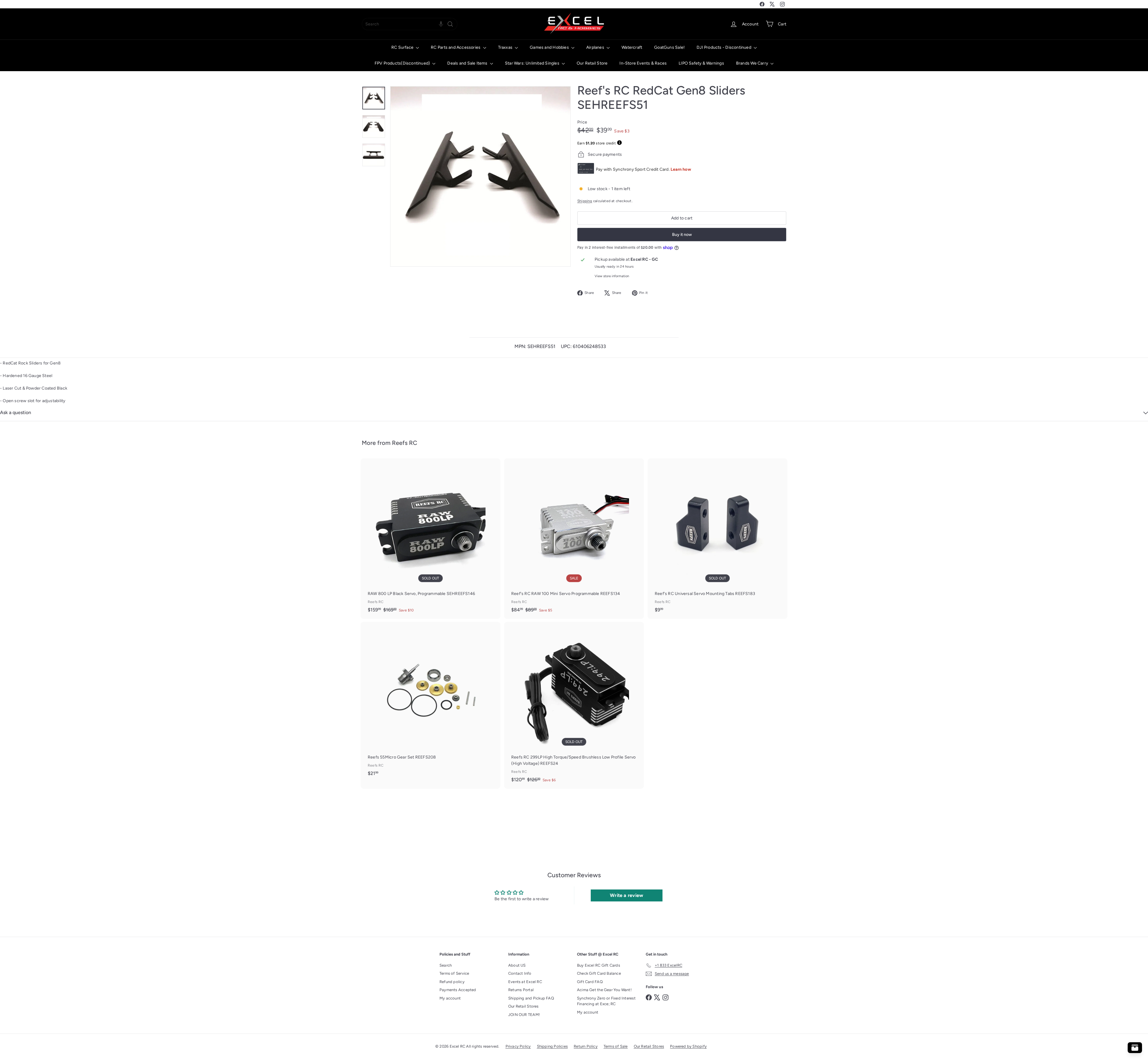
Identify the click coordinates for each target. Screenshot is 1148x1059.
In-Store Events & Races (643, 63)
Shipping (584, 201)
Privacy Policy (518, 1046)
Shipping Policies (552, 1046)
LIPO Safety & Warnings (701, 63)
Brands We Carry (752, 63)
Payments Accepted (457, 990)
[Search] (450, 24)
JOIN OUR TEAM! (524, 1014)
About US (517, 965)
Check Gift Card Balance (599, 973)
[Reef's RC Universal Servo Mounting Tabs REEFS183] (717, 538)
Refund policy (452, 981)
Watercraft (632, 47)
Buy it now (682, 234)
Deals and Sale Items (467, 63)
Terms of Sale (616, 1046)
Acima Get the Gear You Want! (604, 990)
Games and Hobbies (550, 47)
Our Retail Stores (523, 1006)
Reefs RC (404, 442)
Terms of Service (454, 973)
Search (445, 965)
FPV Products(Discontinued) (403, 63)
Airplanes (595, 47)
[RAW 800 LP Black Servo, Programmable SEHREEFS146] (430, 538)
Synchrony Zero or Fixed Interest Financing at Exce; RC (606, 1001)
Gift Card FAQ (590, 981)
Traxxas (506, 47)
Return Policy (586, 1046)
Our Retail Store (592, 63)
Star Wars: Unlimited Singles (532, 63)
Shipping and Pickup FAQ (531, 998)
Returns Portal (521, 990)
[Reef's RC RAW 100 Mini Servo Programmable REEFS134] (574, 538)
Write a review (626, 895)
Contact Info (520, 973)
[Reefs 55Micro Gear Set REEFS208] (430, 702)
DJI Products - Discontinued (724, 47)
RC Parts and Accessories (456, 47)
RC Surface (402, 47)
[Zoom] (480, 176)
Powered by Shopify (688, 1046)
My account (450, 998)
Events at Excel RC (525, 981)
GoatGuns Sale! (669, 47)
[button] (440, 24)
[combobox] (409, 24)
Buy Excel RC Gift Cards (598, 965)
